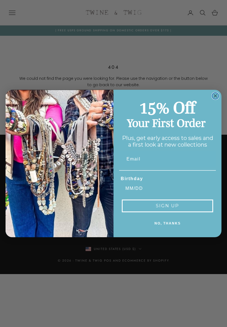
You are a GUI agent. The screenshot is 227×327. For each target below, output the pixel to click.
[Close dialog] (215, 96)
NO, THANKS (167, 223)
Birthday (132, 178)
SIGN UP (167, 205)
